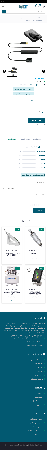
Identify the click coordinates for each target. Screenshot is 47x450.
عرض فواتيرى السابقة (35, 430)
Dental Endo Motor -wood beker (12, 254)
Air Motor (35, 253)
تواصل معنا (39, 397)
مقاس (40, 100)
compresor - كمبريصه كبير (12, 293)
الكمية (40, 108)
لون (32, 100)
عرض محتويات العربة (36, 422)
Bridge (40, 371)
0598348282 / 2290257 (35, 341)
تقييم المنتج (12, 139)
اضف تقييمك (40, 84)
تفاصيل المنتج (25, 139)
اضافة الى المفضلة (38, 125)
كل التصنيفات (28, 18)
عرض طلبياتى (38, 434)
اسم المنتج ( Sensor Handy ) (34, 20)
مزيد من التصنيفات (37, 379)
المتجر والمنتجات (37, 404)
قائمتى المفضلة (37, 426)
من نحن (40, 393)
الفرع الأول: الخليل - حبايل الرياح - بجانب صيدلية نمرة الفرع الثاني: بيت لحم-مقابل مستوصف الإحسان (27, 336)
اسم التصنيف (16, 18)
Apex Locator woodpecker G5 (35, 293)
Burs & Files (39, 375)
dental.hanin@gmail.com (35, 345)
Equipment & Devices (35, 250)
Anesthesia (39, 363)
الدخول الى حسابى (36, 419)
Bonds (40, 367)
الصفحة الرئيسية (39, 18)
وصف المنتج (37, 139)
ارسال (39, 210)
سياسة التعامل (38, 400)
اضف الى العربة (37, 120)
